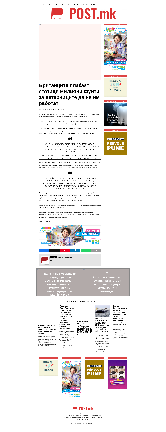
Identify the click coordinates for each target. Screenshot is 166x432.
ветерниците (56, 217)
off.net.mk (48, 221)
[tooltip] (44, 250)
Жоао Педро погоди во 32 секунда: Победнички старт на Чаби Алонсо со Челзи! (47, 329)
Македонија (52, 109)
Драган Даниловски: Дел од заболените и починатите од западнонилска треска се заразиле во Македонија (120, 313)
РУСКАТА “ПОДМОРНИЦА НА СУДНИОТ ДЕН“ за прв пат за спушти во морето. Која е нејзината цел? (102, 325)
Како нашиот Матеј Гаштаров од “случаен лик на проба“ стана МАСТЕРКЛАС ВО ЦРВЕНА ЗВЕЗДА (84, 327)
